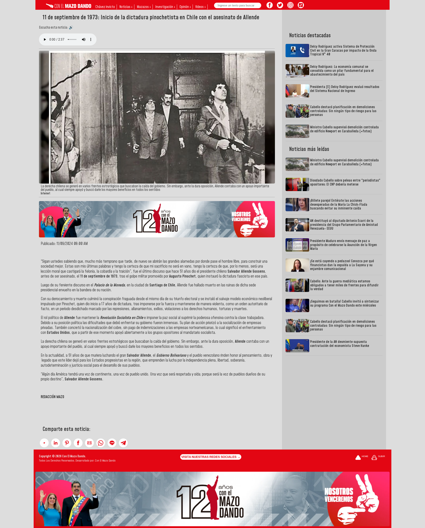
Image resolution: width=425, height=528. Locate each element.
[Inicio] (68, 6)
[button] (44, 442)
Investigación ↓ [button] (165, 6)
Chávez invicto (105, 6)
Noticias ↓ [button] (125, 6)
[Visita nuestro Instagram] (290, 6)
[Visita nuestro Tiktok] (301, 6)
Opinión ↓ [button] (185, 6)
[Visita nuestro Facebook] (270, 6)
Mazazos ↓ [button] (144, 6)
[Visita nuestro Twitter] (280, 6)
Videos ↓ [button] (200, 6)
